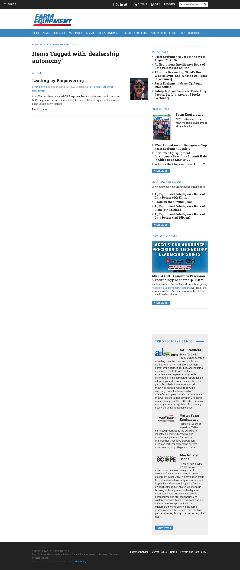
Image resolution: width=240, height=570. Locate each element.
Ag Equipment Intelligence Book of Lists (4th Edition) (179, 207)
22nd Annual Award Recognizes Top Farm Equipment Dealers (180, 146)
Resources (59, 33)
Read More (38, 109)
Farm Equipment (189, 114)
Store (172, 33)
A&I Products (190, 350)
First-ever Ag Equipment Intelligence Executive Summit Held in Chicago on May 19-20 (180, 156)
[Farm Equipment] (162, 127)
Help (182, 33)
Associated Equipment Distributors (171, 287)
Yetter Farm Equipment (189, 417)
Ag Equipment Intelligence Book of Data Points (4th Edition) (179, 66)
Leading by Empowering (58, 80)
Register (169, 4)
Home (35, 44)
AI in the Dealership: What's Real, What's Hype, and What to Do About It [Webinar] (180, 75)
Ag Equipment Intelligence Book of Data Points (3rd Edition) (179, 215)
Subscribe (194, 33)
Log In (157, 4)
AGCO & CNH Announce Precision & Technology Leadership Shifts (178, 278)
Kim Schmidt (41, 86)
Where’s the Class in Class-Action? (179, 164)
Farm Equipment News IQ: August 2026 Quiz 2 (178, 85)
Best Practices (94, 86)
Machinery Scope (189, 457)
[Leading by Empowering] (139, 88)
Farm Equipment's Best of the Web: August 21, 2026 (179, 58)
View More (160, 170)
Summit (90, 33)
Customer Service (138, 551)
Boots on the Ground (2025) (173, 202)
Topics (12, 4)
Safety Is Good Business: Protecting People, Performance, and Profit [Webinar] (180, 94)
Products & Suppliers (134, 33)
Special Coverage (108, 33)
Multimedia (75, 33)
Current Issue (159, 551)
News (46, 33)
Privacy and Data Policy (193, 551)
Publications (158, 33)
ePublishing (80, 561)
